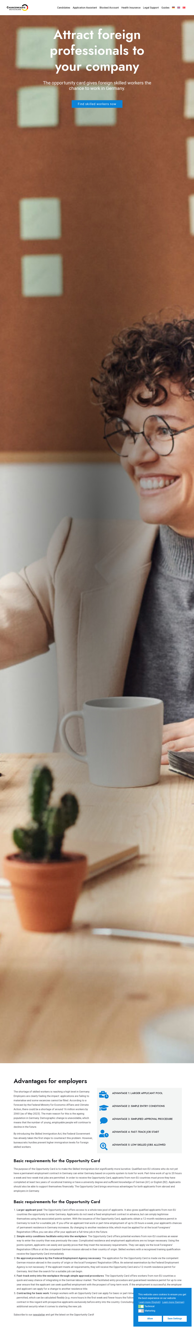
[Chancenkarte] (17, 7)
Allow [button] (150, 1318)
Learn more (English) (150, 1302)
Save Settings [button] (175, 1318)
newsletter (39, 1314)
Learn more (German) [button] (173, 1302)
